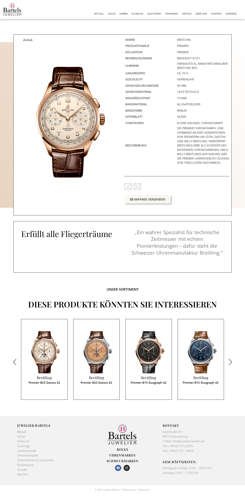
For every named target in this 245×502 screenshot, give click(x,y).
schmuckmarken (122, 461)
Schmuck (23, 441)
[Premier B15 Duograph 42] (148, 352)
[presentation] (14, 361)
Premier (183, 46)
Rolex (122, 449)
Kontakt (22, 470)
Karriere (22, 474)
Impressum (144, 489)
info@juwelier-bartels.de (188, 441)
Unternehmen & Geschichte (35, 460)
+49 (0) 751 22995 (181, 446)
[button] (128, 186)
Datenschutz (129, 489)
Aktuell (21, 432)
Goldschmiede (26, 451)
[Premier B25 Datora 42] (44, 352)
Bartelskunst (25, 465)
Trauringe (24, 446)
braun (182, 110)
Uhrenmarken (122, 455)
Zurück (28, 40)
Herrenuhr (185, 79)
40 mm (181, 85)
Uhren (21, 436)
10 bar (182, 98)
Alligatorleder (188, 104)
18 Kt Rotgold (188, 92)
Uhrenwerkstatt (27, 455)
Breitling (44, 377)
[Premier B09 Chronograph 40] (68, 122)
